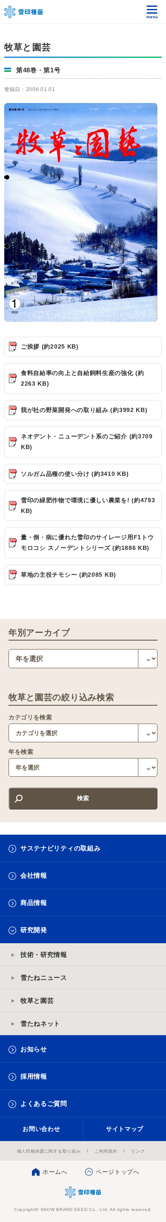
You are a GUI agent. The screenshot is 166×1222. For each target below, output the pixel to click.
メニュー (152, 11)
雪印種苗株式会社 (83, 1192)
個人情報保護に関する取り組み (49, 1151)
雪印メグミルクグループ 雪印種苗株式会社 (23, 12)
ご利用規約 (105, 1151)
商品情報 (33, 902)
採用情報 (33, 1076)
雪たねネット (40, 1023)
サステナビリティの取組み (60, 848)
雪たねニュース (43, 977)
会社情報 (33, 875)
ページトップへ (118, 1171)
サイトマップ (124, 1128)
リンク (138, 1151)
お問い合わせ (41, 1128)
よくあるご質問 (43, 1103)
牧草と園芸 (37, 1000)
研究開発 (33, 929)
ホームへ (55, 1171)
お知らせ (33, 1049)
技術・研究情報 (43, 954)
